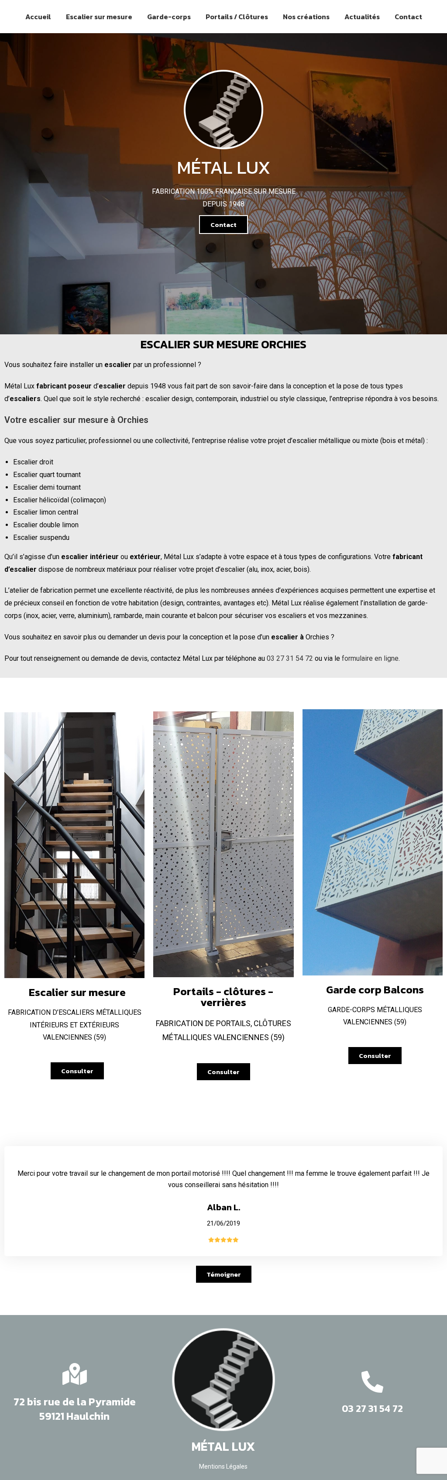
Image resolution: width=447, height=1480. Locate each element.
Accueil (38, 16)
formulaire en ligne (370, 658)
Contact (408, 16)
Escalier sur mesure (99, 16)
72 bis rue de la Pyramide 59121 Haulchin (75, 1409)
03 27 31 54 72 (290, 658)
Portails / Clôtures (237, 16)
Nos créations (306, 16)
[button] (223, 224)
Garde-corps (169, 16)
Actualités (362, 16)
